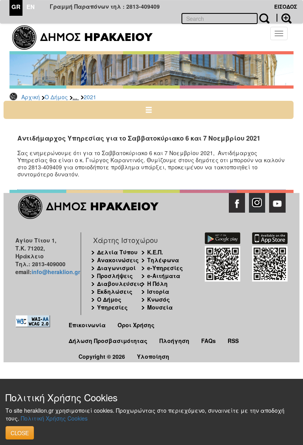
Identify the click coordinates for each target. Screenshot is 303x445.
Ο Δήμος (56, 97)
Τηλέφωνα (163, 260)
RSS (233, 341)
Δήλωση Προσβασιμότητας (108, 341)
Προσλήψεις (115, 276)
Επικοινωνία (87, 325)
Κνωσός (158, 299)
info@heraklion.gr (56, 272)
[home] (87, 37)
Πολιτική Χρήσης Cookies (54, 418)
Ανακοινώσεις (118, 260)
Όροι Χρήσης (136, 325)
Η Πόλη (157, 283)
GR (16, 6)
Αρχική (30, 97)
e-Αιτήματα (163, 276)
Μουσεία (160, 307)
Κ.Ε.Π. (155, 252)
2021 (90, 97)
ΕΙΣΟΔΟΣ (285, 6)
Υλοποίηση (153, 356)
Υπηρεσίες (112, 307)
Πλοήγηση (174, 341)
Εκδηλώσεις (115, 291)
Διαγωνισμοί (116, 268)
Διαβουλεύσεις (120, 283)
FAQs (208, 341)
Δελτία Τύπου (117, 252)
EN (30, 6)
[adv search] (284, 18)
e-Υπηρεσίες (165, 268)
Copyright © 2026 (102, 356)
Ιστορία (158, 291)
